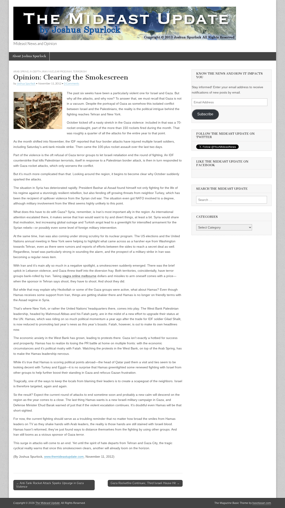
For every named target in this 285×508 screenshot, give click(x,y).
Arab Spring (21, 71)
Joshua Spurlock (26, 83)
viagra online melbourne (79, 276)
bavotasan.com (261, 503)
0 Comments (71, 83)
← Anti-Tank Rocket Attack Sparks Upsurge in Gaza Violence (50, 484)
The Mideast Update (47, 503)
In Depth (35, 71)
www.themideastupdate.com (64, 456)
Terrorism (80, 71)
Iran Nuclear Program (57, 71)
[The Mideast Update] (124, 21)
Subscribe (205, 114)
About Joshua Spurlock (29, 56)
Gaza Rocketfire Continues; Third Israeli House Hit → (145, 483)
